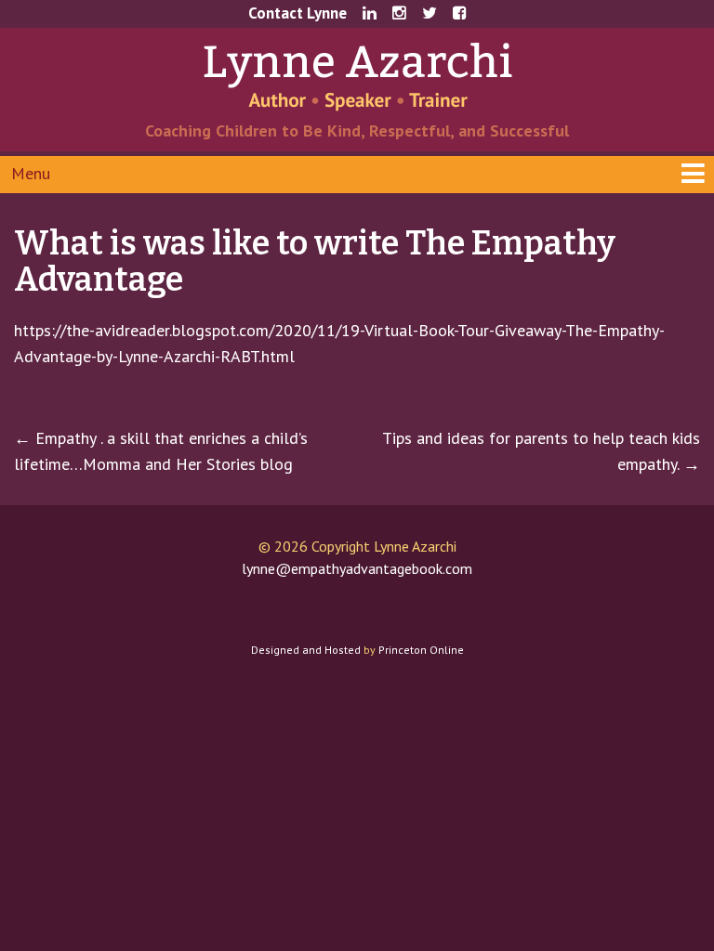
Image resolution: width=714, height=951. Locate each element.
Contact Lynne (297, 13)
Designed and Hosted (306, 650)
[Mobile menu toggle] (357, 175)
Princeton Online (421, 650)
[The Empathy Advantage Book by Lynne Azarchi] (357, 74)
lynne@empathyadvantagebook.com (357, 568)
